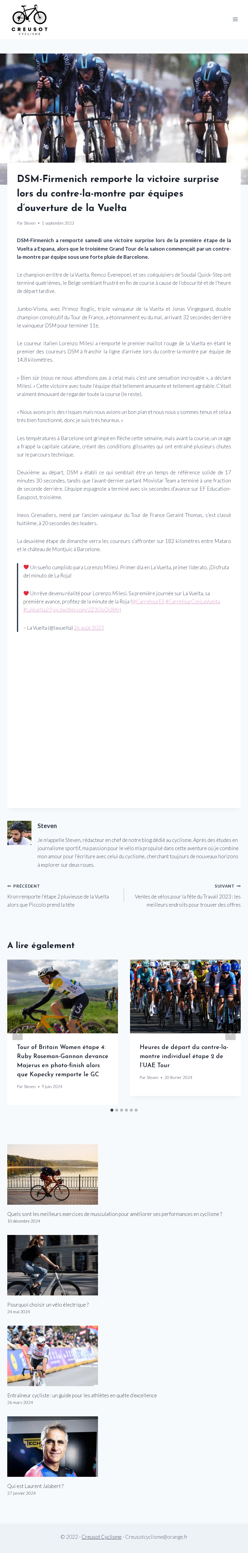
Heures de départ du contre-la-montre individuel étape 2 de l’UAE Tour (184, 1057)
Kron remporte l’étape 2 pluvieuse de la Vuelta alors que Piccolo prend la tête (58, 896)
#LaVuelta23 (37, 609)
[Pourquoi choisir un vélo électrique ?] (124, 1265)
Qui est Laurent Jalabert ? (35, 1486)
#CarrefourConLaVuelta (192, 601)
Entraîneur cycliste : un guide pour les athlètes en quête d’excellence (82, 1395)
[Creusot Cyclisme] (30, 19)
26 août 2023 (89, 628)
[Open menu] (235, 19)
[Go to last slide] (17, 1032)
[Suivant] (230, 1032)
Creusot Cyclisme (102, 1537)
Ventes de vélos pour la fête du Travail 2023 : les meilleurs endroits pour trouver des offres (188, 896)
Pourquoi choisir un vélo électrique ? (48, 1304)
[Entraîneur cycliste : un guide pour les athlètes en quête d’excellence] (124, 1356)
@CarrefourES (148, 601)
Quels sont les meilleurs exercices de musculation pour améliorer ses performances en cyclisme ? (114, 1214)
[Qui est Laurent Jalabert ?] (124, 1446)
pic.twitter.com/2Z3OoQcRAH (87, 609)
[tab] (111, 1110)
